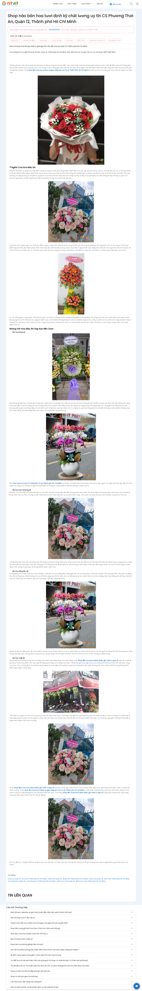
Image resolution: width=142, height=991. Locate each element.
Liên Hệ (100, 4)
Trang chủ (58, 4)
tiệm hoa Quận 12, (96, 879)
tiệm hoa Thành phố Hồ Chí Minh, (117, 879)
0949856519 (54, 29)
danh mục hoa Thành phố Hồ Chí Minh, (91, 881)
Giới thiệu (72, 4)
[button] (89, 3)
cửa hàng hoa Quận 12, (16, 881)
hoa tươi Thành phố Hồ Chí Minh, (34, 879)
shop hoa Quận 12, (55, 879)
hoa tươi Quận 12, (14, 879)
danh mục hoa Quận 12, (66, 881)
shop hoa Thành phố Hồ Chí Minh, (76, 879)
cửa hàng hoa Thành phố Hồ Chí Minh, (41, 881)
